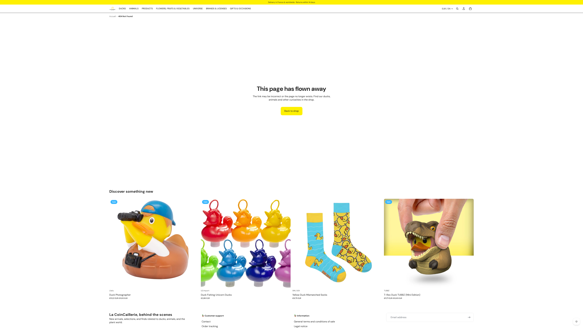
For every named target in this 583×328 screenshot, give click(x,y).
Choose (288, 283)
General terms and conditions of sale (314, 321)
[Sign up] (469, 317)
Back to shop (291, 111)
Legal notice (300, 326)
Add (471, 283)
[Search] (457, 8)
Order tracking (210, 326)
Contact (206, 321)
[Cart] (470, 8)
